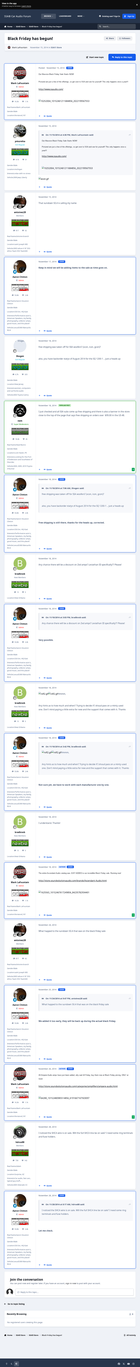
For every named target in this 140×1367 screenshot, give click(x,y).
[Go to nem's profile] (20, 410)
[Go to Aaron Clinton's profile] (20, 266)
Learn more (5, 4)
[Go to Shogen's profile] (20, 345)
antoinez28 (20, 212)
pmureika (20, 141)
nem (20, 420)
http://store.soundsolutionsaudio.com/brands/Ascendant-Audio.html (73, 880)
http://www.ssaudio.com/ (51, 89)
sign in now (70, 1283)
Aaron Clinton (20, 277)
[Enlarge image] (64, 101)
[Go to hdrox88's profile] (20, 1131)
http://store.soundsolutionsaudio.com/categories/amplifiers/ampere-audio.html (78, 1086)
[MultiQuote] (39, 116)
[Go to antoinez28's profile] (20, 201)
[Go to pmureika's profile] (20, 131)
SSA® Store (56, 47)
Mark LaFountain (19, 47)
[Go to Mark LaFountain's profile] (9, 47)
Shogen (20, 356)
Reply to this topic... (29, 1292)
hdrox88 (20, 1142)
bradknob (20, 573)
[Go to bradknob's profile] (20, 563)
